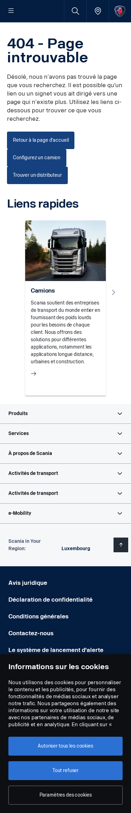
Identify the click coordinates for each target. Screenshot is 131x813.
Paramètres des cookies (65, 795)
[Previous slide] (17, 292)
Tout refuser (65, 770)
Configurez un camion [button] (36, 158)
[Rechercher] (75, 11)
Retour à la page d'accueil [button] (40, 140)
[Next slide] (113, 292)
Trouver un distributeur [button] (37, 175)
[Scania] (120, 11)
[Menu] (11, 11)
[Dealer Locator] (98, 11)
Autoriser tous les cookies (65, 746)
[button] (65, 413)
